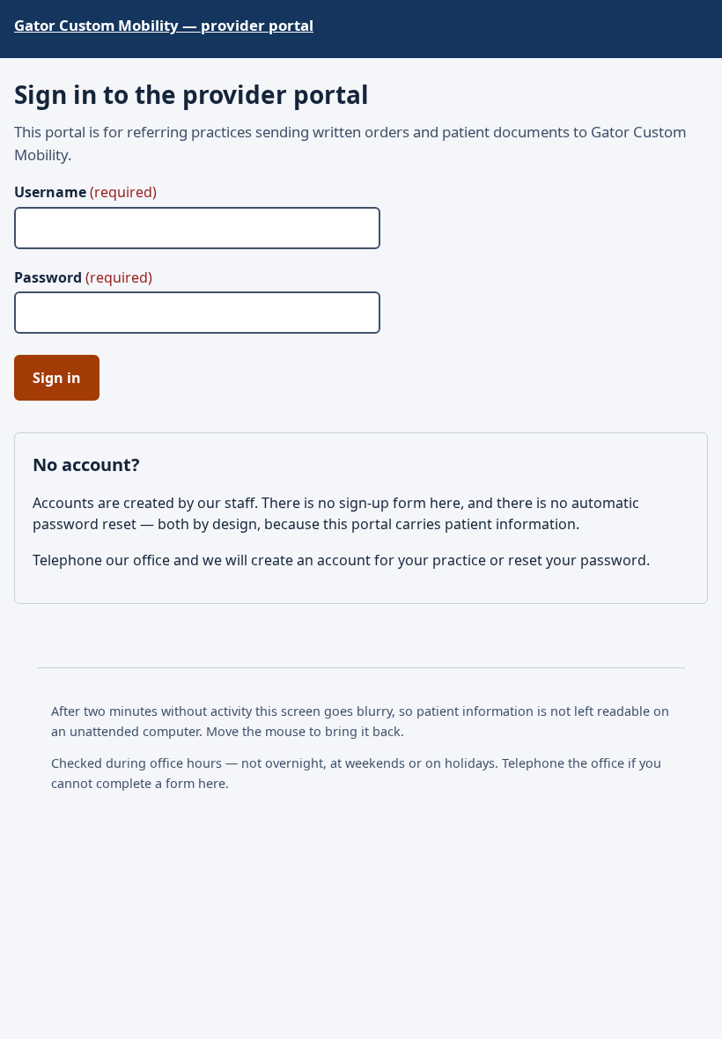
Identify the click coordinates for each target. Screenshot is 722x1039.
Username (85, 192)
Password (83, 277)
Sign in (57, 377)
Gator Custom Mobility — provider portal (163, 25)
